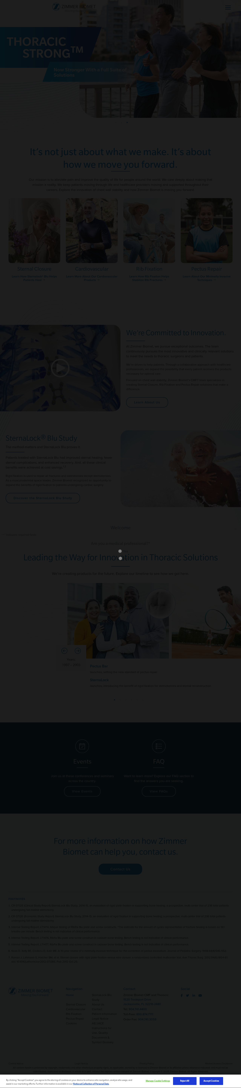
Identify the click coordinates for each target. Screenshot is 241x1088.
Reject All (184, 1081)
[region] (120, 1081)
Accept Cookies (211, 1081)
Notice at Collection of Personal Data (91, 1084)
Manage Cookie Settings (158, 1081)
